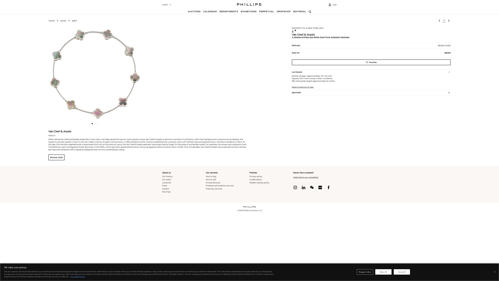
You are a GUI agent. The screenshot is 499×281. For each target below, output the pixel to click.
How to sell (211, 179)
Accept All (402, 272)
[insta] (295, 187)
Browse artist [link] (56, 157)
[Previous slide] (64, 74)
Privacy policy (256, 176)
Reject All (383, 272)
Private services (213, 182)
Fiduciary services (214, 189)
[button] (94, 74)
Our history (167, 176)
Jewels (52, 21)
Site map (166, 192)
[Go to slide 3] (98, 123)
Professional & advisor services (220, 185)
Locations (166, 182)
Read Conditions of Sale (302, 87)
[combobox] (166, 5)
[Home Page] (249, 5)
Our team (166, 179)
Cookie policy (256, 179)
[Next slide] (126, 74)
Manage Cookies (365, 272)
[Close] (495, 272)
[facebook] (328, 187)
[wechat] (312, 187)
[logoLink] (249, 207)
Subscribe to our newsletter (305, 177)
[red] (320, 187)
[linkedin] (303, 187)
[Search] (310, 11)
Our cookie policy (77, 277)
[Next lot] (449, 21)
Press (164, 185)
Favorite (373, 62)
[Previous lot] (439, 21)
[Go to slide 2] (95, 123)
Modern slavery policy (259, 182)
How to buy (211, 176)
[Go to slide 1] (92, 123)
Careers (165, 189)
